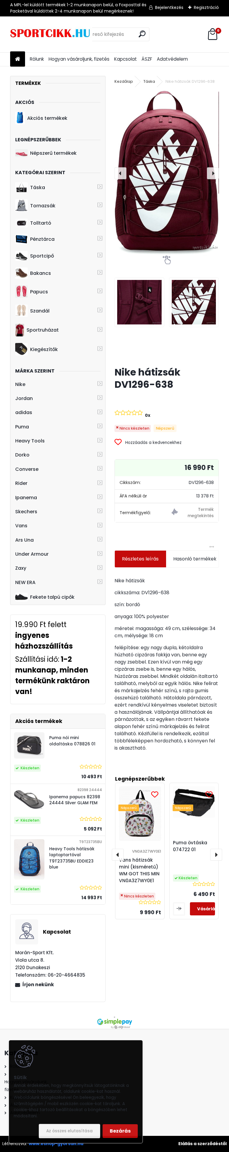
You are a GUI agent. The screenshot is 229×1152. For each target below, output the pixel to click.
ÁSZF (147, 59)
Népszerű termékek (53, 153)
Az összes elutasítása (69, 1131)
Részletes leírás (140, 558)
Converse (26, 469)
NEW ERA (25, 582)
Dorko (22, 454)
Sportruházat (43, 330)
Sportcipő (42, 255)
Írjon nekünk (38, 984)
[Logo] (51, 34)
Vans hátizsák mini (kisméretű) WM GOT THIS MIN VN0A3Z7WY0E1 (139, 870)
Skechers (26, 511)
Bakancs (40, 273)
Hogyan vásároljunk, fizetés (79, 59)
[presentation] (120, 173)
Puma (22, 426)
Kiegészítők (44, 349)
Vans (21, 525)
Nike (20, 384)
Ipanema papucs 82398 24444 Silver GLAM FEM (74, 800)
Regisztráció (206, 7)
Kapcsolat (125, 59)
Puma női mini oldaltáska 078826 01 (72, 741)
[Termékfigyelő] (192, 513)
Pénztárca (42, 239)
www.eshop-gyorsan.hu (56, 1144)
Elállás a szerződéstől (202, 1144)
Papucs (39, 291)
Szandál (39, 310)
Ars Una (24, 540)
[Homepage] (17, 59)
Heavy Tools (30, 440)
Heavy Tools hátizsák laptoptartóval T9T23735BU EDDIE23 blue (72, 858)
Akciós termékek (47, 118)
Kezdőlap (123, 81)
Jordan (24, 398)
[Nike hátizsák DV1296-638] (166, 173)
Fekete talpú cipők (52, 597)
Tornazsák (42, 205)
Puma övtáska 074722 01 (190, 846)
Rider (21, 483)
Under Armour (32, 554)
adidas (23, 412)
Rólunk (37, 59)
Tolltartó (40, 223)
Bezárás (120, 1131)
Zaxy (20, 568)
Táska (37, 187)
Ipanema (26, 497)
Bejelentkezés (169, 7)
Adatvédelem (172, 59)
